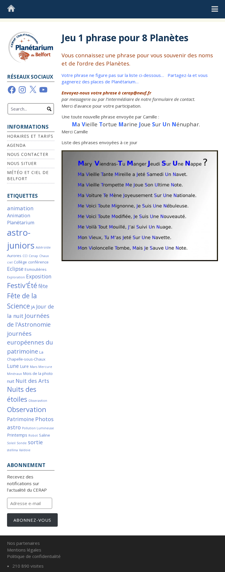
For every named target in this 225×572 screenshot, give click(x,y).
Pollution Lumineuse (38, 428)
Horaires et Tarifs (30, 136)
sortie (35, 442)
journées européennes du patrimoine (30, 342)
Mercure (45, 367)
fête (43, 286)
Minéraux (14, 374)
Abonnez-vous (32, 520)
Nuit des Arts (32, 380)
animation (20, 208)
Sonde (22, 443)
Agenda (16, 145)
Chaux (44, 256)
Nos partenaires (23, 543)
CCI (25, 256)
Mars (33, 367)
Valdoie (24, 450)
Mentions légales (24, 550)
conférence (38, 262)
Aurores (14, 255)
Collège (20, 262)
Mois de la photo (38, 373)
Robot (33, 435)
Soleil (11, 443)
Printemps (17, 435)
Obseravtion (37, 401)
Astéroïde (43, 247)
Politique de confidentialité (34, 556)
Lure (24, 366)
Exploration (16, 277)
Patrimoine (20, 419)
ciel (10, 262)
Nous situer (22, 163)
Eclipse (15, 269)
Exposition (39, 276)
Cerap (33, 256)
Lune (13, 366)
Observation (26, 409)
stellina (12, 450)
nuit (10, 381)
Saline (44, 435)
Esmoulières (36, 269)
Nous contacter (27, 154)
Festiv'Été (22, 285)
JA (33, 307)
